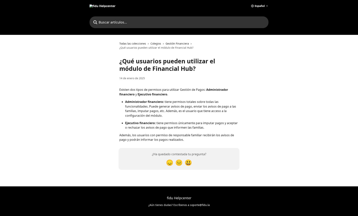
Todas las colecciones (132, 43)
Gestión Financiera (177, 43)
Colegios (155, 43)
